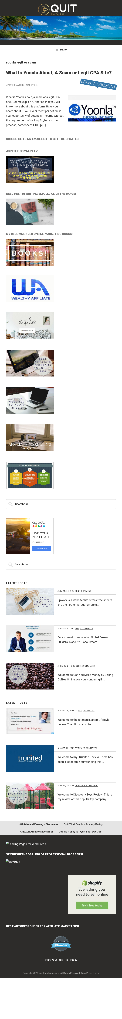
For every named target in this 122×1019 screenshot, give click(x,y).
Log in (96, 973)
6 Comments (86, 628)
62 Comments (87, 666)
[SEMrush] (13, 861)
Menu (63, 49)
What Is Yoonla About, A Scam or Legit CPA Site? (59, 72)
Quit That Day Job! (61, 9)
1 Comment (85, 591)
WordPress (86, 973)
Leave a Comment (98, 84)
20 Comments (90, 748)
